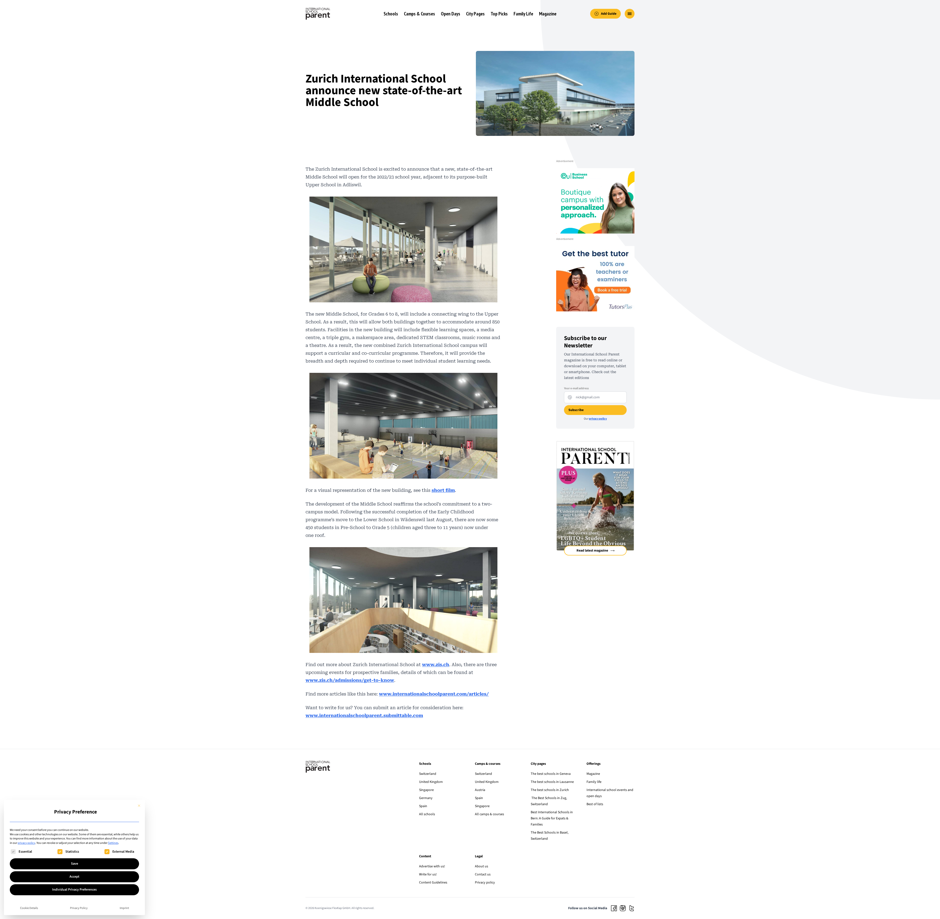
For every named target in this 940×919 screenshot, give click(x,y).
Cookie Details (29, 908)
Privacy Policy (79, 908)
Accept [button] (74, 876)
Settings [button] (113, 843)
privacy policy (26, 843)
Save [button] (74, 863)
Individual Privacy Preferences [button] (74, 889)
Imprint (124, 908)
